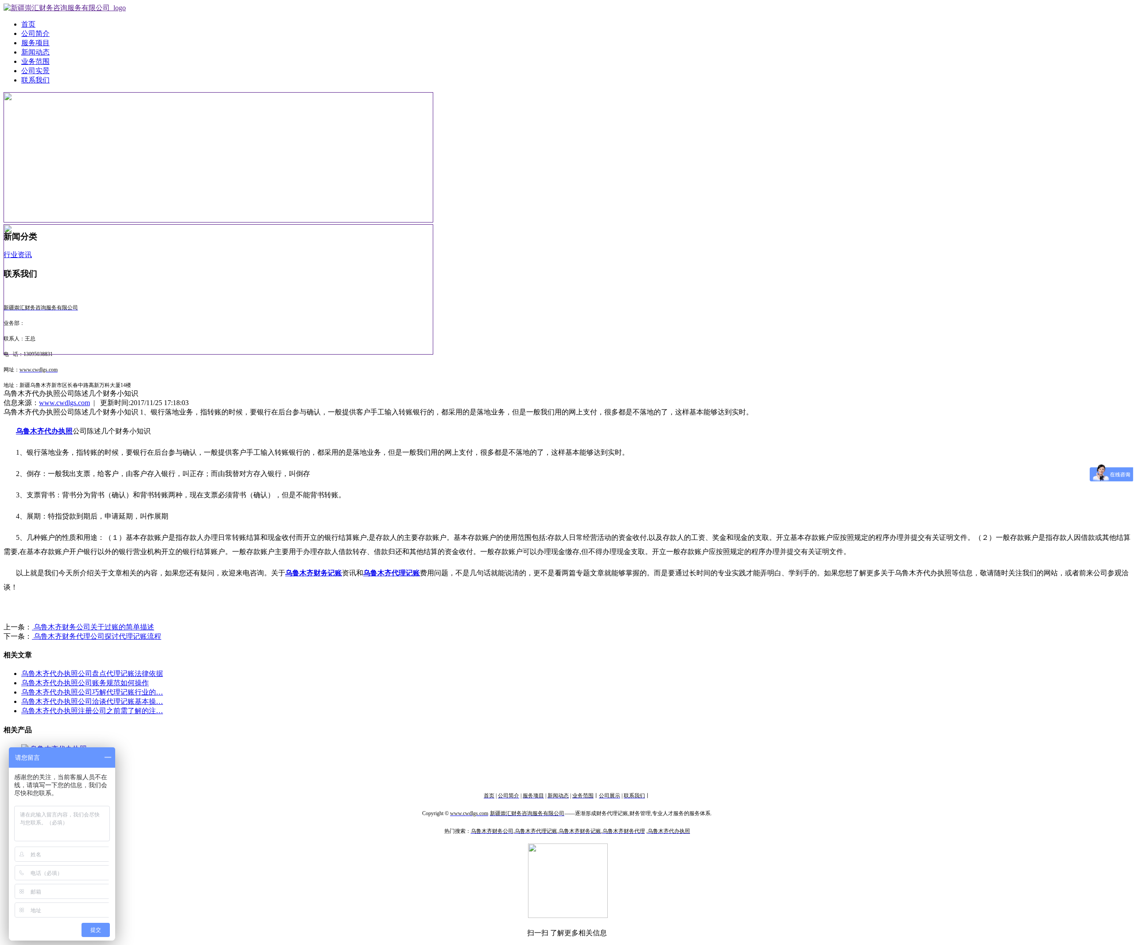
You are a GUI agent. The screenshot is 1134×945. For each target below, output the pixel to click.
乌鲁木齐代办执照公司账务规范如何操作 (85, 683)
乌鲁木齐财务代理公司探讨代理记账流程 (96, 636)
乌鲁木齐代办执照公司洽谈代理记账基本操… (92, 701)
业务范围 (35, 61)
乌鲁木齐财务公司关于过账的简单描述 (93, 627)
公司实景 (35, 70)
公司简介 (35, 33)
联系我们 (35, 80)
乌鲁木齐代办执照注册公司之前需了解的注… (92, 711)
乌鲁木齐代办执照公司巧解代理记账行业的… (92, 692)
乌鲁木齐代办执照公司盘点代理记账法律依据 (92, 673)
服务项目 (35, 43)
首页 (28, 24)
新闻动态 (35, 52)
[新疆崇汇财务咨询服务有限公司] (65, 8)
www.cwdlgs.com (64, 402)
